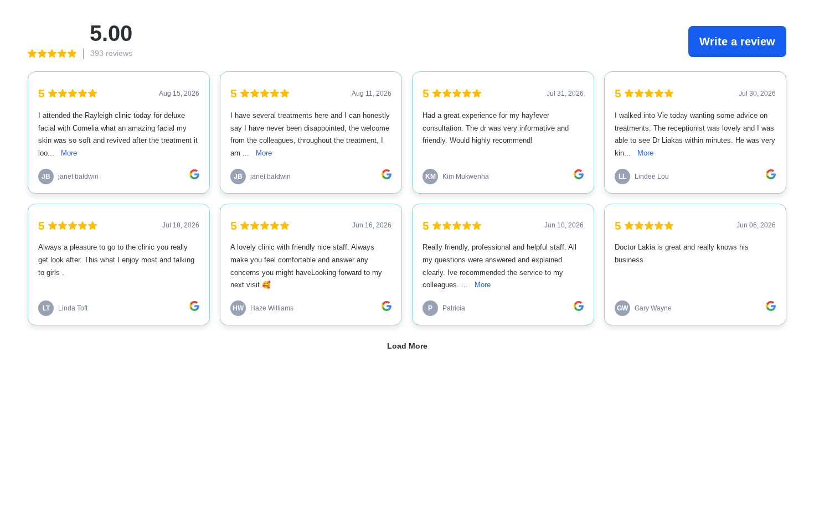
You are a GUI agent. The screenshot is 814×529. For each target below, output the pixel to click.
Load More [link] (407, 345)
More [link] (69, 153)
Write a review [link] (737, 41)
